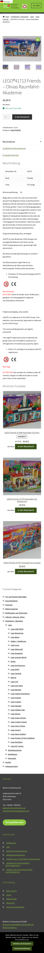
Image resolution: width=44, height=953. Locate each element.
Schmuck (8, 605)
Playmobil (12, 758)
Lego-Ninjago (16, 706)
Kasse (8, 895)
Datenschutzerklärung (16, 851)
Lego (32, 17)
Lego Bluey (15, 637)
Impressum (11, 843)
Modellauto (12, 754)
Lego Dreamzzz (17, 653)
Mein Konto (11, 891)
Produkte (10, 903)
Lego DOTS (15, 669)
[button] (38, 39)
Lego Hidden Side (18, 710)
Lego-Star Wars (17, 686)
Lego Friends (15, 130)
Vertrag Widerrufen (14, 822)
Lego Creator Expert (19, 722)
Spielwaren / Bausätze (19, 17)
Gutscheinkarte (11, 601)
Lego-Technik (16, 673)
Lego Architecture (18, 665)
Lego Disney (15, 714)
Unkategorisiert (11, 766)
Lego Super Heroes (18, 718)
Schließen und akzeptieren (22, 944)
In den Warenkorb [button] (26, 446)
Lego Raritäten (17, 742)
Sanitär (8, 762)
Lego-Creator (16, 702)
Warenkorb (11, 899)
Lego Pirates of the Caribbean (23, 738)
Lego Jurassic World (18, 657)
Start (7, 17)
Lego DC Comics (17, 746)
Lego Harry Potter (18, 726)
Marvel (13, 677)
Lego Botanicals (17, 633)
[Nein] (41, 942)
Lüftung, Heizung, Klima (15, 617)
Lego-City (14, 682)
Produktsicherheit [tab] (11, 155)
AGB (8, 847)
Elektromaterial (11, 609)
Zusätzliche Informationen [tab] (14, 148)
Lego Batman (16, 690)
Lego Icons (15, 645)
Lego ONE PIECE (17, 629)
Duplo (13, 661)
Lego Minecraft (17, 649)
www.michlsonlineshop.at (14, 808)
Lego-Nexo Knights (18, 734)
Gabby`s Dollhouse (18, 641)
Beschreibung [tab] (9, 141)
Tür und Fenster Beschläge (16, 597)
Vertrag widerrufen (15, 907)
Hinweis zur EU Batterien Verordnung (23, 859)
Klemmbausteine (14, 750)
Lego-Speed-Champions (20, 694)
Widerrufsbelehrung (15, 855)
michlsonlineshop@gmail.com (16, 811)
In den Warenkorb (22, 117)
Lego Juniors (16, 730)
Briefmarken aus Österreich (16, 613)
